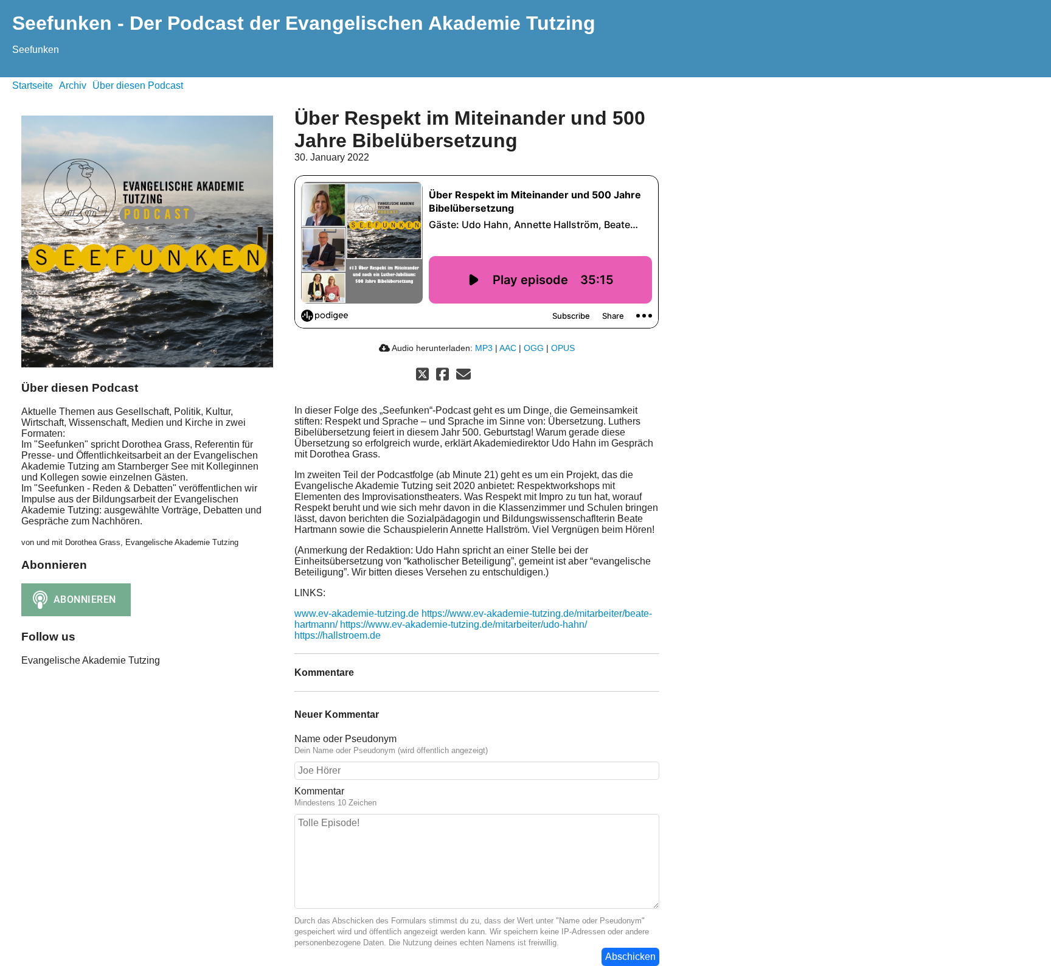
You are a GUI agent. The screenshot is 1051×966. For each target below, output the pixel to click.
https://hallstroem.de (337, 635)
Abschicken (630, 956)
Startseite (32, 85)
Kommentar (319, 791)
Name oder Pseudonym (345, 739)
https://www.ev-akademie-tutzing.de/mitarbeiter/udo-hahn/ (463, 624)
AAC (507, 348)
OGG (534, 348)
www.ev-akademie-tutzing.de (356, 613)
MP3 (484, 348)
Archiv (72, 85)
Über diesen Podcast (137, 85)
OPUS (563, 348)
